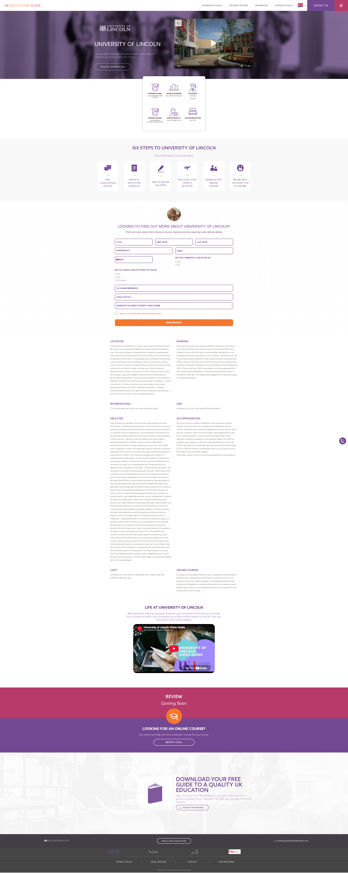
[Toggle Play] (213, 43)
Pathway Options (238, 5)
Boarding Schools (212, 5)
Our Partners (226, 861)
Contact (192, 861)
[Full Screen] (248, 66)
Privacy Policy (124, 861)
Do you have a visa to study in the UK (136, 270)
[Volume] (242, 66)
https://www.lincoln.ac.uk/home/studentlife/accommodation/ (208, 455)
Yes (179, 261)
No (179, 264)
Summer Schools (284, 5)
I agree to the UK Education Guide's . (140, 313)
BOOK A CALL (174, 742)
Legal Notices (158, 861)
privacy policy (155, 313)
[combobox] (118, 259)
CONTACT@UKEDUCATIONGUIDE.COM (292, 841)
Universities (261, 5)
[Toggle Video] (178, 66)
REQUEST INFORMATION (113, 66)
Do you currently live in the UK (193, 257)
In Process (121, 280)
